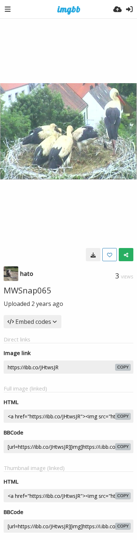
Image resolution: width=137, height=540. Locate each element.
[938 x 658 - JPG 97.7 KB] (93, 254)
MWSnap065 (28, 290)
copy (123, 367)
